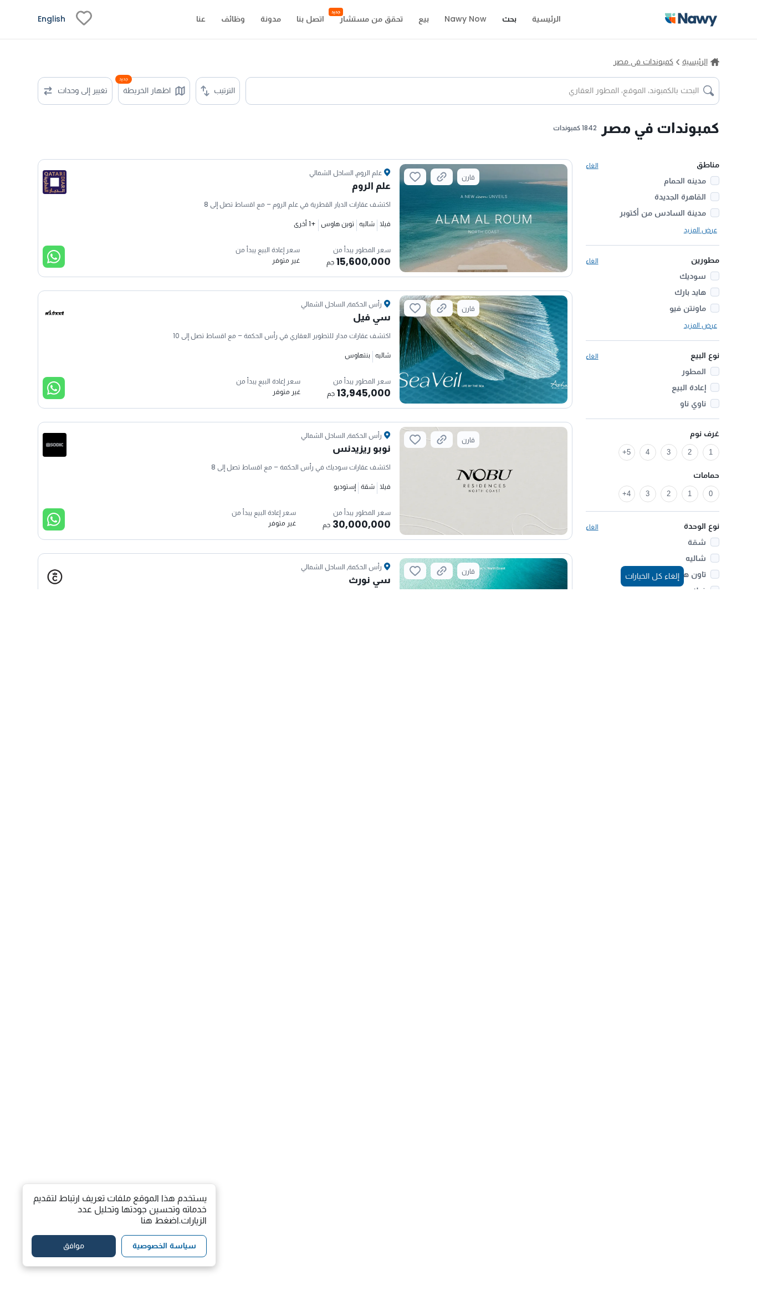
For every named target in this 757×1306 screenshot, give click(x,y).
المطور (694, 371)
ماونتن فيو (687, 308)
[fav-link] (84, 19)
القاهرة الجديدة (680, 196)
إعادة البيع (689, 387)
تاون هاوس (685, 574)
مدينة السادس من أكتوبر (663, 212)
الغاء (592, 165)
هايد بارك (690, 292)
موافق (73, 1246)
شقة (697, 542)
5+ (626, 452)
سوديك (692, 276)
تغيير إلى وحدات (83, 90)
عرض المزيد (700, 229)
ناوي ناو (693, 403)
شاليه (696, 558)
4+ (626, 493)
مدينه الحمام (685, 180)
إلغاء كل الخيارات (652, 575)
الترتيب (224, 90)
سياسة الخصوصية (164, 1246)
